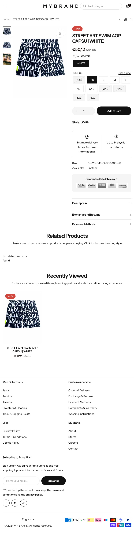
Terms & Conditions (15, 437)
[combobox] (101, 6)
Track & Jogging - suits (16, 414)
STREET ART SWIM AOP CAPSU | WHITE (22, 349)
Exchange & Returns (80, 396)
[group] (40, 62)
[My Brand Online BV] (60, 6)
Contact (73, 448)
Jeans (6, 390)
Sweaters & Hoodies (15, 408)
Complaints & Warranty (82, 408)
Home (6, 19)
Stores (72, 437)
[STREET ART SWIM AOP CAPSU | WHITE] (22, 317)
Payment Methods (79, 402)
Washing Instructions (81, 414)
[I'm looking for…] (85, 6)
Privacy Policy (11, 431)
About (72, 431)
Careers (73, 442)
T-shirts (7, 396)
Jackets (7, 402)
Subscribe (53, 480)
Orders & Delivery (79, 390)
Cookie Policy (11, 442)
